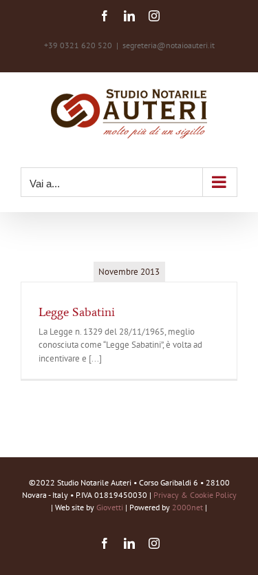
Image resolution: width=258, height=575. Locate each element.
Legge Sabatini (77, 312)
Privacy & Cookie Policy (195, 495)
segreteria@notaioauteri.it (168, 45)
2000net (187, 507)
